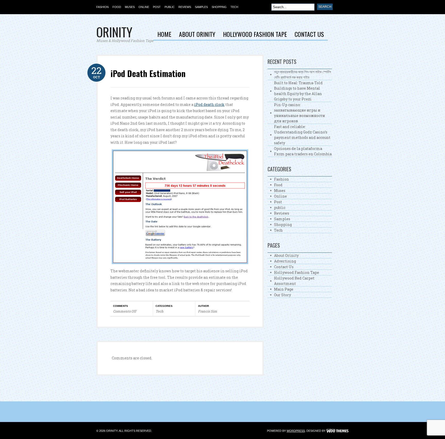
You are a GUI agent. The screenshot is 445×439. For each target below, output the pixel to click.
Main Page (283, 289)
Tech (234, 7)
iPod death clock (209, 104)
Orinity (114, 32)
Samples (201, 7)
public (170, 7)
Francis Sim (207, 311)
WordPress (296, 430)
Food (117, 7)
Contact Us (309, 35)
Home (164, 35)
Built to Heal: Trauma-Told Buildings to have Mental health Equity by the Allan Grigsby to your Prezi (298, 91)
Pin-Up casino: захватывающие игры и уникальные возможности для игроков (299, 112)
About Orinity (197, 35)
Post (157, 7)
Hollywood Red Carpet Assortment (294, 281)
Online (144, 7)
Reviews (184, 7)
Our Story (282, 294)
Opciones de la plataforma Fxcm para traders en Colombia (303, 151)
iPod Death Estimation (148, 73)
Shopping (219, 7)
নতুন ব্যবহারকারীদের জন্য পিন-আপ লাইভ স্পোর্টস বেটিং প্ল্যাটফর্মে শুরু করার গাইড (302, 74)
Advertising (285, 261)
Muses (130, 7)
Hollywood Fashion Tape (255, 35)
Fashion (102, 7)
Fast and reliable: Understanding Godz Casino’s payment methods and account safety (302, 134)
